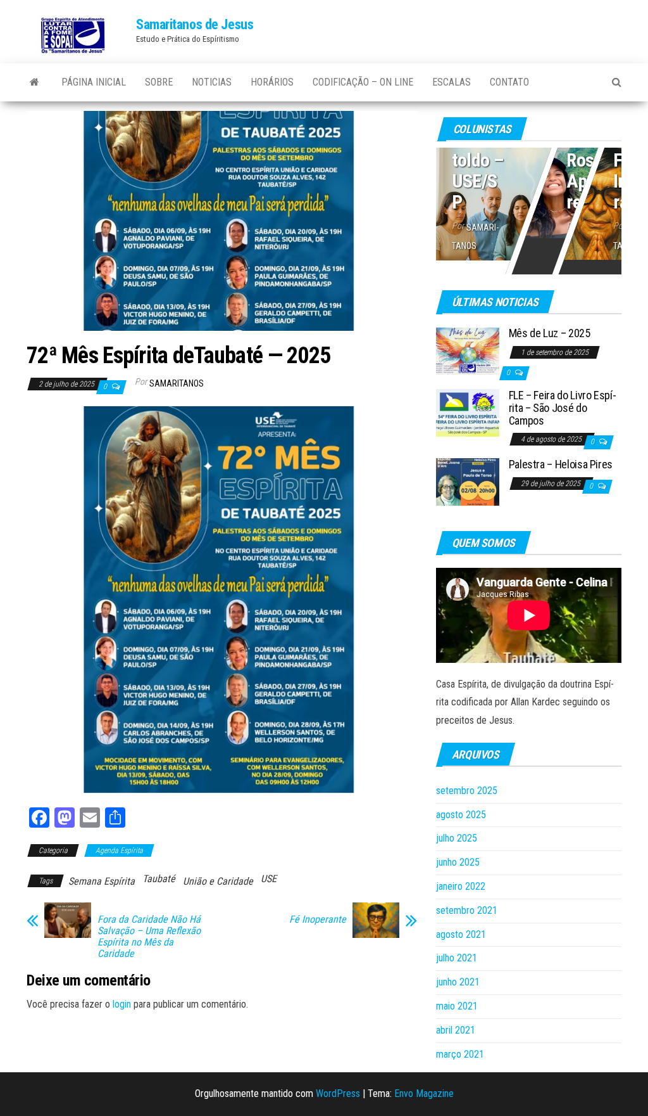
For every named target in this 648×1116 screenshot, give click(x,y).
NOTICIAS (212, 82)
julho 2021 (456, 958)
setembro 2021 (466, 910)
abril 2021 (455, 1030)
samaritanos (176, 383)
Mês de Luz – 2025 (549, 333)
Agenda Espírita (119, 850)
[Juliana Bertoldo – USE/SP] (528, 201)
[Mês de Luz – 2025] (467, 350)
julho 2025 (456, 838)
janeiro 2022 (460, 886)
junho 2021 (458, 982)
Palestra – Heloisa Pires (561, 464)
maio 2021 (457, 1006)
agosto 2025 (461, 815)
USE (269, 879)
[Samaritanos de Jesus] (34, 82)
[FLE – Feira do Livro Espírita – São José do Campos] (467, 412)
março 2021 (460, 1054)
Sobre (159, 82)
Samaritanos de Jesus (194, 24)
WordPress (338, 1093)
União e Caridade (218, 881)
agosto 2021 (461, 934)
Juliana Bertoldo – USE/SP (478, 149)
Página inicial (93, 82)
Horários (272, 82)
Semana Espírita (101, 881)
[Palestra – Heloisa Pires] (467, 481)
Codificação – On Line (363, 82)
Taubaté (158, 879)
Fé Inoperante (317, 919)
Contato (509, 82)
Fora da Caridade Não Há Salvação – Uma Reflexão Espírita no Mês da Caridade (149, 936)
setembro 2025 (466, 791)
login (122, 1004)
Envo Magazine (424, 1093)
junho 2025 (458, 862)
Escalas (451, 82)
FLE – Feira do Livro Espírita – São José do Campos (562, 407)
